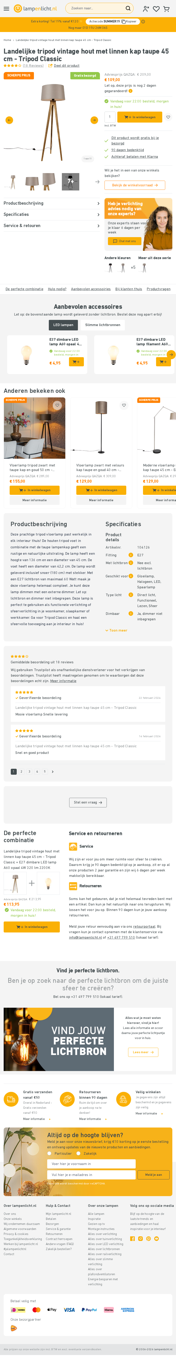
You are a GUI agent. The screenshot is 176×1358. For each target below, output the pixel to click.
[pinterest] (148, 1238)
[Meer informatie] (143, 21)
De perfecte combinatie (24, 289)
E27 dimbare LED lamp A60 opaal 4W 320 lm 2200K (66, 342)
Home (7, 40)
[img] (52, 120)
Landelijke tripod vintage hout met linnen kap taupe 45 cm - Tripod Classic (32, 857)
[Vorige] (9, 120)
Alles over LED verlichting (105, 1244)
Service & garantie (58, 1229)
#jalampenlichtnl (15, 1249)
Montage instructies (101, 1229)
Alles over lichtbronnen (104, 1249)
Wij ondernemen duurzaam (22, 1224)
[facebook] (132, 1238)
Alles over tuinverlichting (105, 1239)
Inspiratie (94, 1219)
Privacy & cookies (16, 1234)
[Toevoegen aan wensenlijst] (168, 117)
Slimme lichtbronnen (102, 325)
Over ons (10, 1214)
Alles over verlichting (102, 1234)
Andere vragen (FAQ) (60, 1244)
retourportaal (144, 927)
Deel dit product (67, 66)
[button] (88, 24)
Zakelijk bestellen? (59, 1249)
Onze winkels (13, 1219)
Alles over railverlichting (104, 1254)
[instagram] (140, 1238)
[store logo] (35, 8)
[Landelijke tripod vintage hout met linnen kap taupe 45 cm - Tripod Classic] (15, 883)
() (33, 66)
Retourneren (54, 1234)
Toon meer (118, 630)
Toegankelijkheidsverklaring (23, 1239)
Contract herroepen (59, 1239)
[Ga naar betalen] (94, 120)
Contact (9, 1254)
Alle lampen (96, 1214)
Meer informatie (63, 681)
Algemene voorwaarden (20, 1229)
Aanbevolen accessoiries (91, 289)
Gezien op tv (96, 1224)
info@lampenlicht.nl (85, 938)
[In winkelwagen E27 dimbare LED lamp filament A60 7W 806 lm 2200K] (163, 361)
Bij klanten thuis (128, 289)
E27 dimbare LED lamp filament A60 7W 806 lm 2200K (152, 342)
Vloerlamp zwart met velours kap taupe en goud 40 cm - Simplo (100, 468)
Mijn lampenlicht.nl (58, 1214)
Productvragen (158, 289)
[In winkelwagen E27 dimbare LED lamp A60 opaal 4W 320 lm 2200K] (76, 361)
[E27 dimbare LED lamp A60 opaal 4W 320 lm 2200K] (48, 883)
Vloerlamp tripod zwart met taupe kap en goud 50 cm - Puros (32, 468)
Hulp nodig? (57, 289)
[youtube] (156, 1238)
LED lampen (63, 325)
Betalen (51, 1219)
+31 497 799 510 (121, 938)
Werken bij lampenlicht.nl (21, 1244)
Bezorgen (52, 1224)
